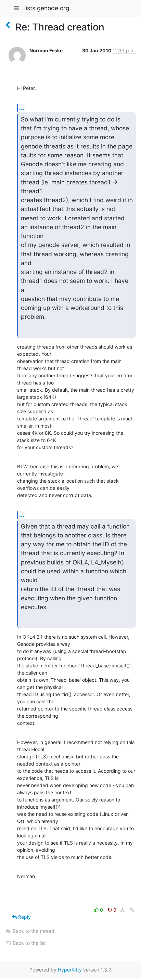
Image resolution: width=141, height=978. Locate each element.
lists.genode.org (46, 8)
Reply (24, 917)
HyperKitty (70, 970)
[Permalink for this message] (132, 909)
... (21, 107)
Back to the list (28, 943)
